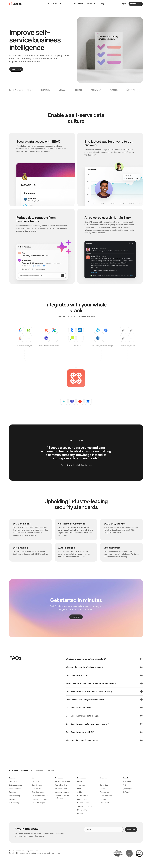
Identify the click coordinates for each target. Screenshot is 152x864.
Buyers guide (82, 799)
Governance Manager (40, 796)
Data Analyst (36, 788)
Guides (79, 792)
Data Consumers (38, 792)
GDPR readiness (106, 796)
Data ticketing (14, 803)
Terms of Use (42, 853)
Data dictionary (14, 796)
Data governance (15, 785)
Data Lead (35, 781)
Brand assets (104, 803)
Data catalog (13, 792)
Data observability (15, 788)
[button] (53, 4)
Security (103, 799)
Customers (91, 4)
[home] (15, 3)
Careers (24, 770)
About (102, 781)
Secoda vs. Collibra (84, 806)
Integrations (78, 4)
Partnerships (104, 792)
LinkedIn (128, 781)
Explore (80, 813)
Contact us (104, 785)
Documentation (37, 770)
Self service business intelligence (62, 797)
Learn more (16, 69)
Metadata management (63, 781)
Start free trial (135, 4)
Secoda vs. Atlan (83, 803)
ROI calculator (82, 810)
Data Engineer (37, 785)
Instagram (128, 788)
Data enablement (61, 788)
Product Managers (39, 803)
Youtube (128, 792)
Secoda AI (13, 781)
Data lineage (13, 799)
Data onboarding (61, 785)
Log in (123, 4)
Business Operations (39, 799)
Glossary (50, 770)
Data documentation (62, 792)
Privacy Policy (55, 853)
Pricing (101, 4)
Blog (79, 788)
